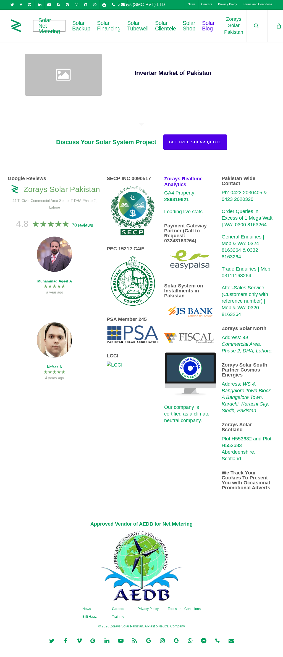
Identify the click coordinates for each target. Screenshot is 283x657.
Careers (118, 609)
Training (118, 617)
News (86, 609)
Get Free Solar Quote (195, 142)
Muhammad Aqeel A (54, 281)
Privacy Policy (148, 609)
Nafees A (54, 367)
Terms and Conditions (184, 609)
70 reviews (82, 225)
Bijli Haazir (90, 617)
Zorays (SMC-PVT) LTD (141, 4)
